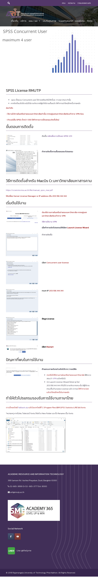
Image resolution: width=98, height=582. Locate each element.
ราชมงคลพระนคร (84, 3)
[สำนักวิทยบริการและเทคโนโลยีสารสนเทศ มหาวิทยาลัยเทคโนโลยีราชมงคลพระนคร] (25, 13)
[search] (8, 3)
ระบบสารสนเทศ (66, 21)
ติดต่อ (90, 21)
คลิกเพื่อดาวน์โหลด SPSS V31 (59, 136)
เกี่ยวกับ (14, 21)
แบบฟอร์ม (80, 21)
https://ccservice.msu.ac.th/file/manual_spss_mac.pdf (29, 190)
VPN (55, 378)
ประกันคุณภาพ (49, 21)
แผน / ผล (33, 21)
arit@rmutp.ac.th (17, 492)
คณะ (64, 3)
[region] (49, 51)
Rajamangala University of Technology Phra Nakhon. (35, 572)
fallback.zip (23, 407)
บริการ (23, 21)
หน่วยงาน (71, 3)
